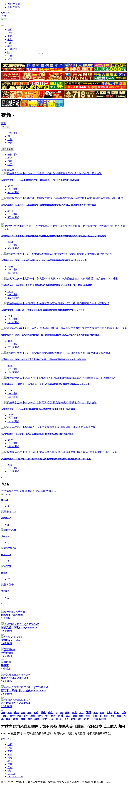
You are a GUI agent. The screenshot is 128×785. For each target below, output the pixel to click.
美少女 (59, 719)
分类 (9, 39)
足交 (3, 713)
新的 (3, 123)
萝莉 (15, 719)
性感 (36, 712)
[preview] (2, 174)
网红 (30, 719)
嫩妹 (81, 716)
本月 (9, 136)
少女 (50, 712)
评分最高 (19, 491)
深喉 (102, 712)
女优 (9, 36)
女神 (109, 712)
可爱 (9, 712)
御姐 (75, 716)
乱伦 (106, 716)
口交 (116, 712)
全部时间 (12, 133)
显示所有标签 (98, 719)
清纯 (5, 716)
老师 (19, 716)
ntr (61, 712)
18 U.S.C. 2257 (15, 776)
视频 (9, 33)
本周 (9, 139)
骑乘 (73, 719)
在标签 (10, 170)
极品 (32, 715)
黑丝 (36, 719)
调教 (22, 719)
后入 (68, 716)
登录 (3, 15)
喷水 (112, 716)
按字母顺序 (7, 491)
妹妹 (8, 719)
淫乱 (80, 719)
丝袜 (67, 712)
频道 (9, 42)
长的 (3, 170)
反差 (25, 716)
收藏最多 (51, 491)
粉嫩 (119, 716)
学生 (43, 712)
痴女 (81, 712)
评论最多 (41, 491)
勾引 (47, 716)
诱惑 (16, 712)
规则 (9, 770)
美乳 (23, 713)
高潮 (44, 719)
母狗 (88, 716)
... (2, 476)
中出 (74, 712)
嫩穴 (29, 713)
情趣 (53, 716)
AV (6, 13)
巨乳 (40, 716)
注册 (9, 55)
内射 (60, 715)
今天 (9, 142)
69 (56, 713)
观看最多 (30, 491)
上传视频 (12, 49)
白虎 (86, 719)
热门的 (5, 127)
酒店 (66, 719)
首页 (9, 29)
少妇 (124, 712)
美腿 (96, 712)
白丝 (51, 719)
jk (100, 716)
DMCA (11, 773)
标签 (9, 46)
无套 (12, 716)
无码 (88, 712)
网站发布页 (13, 4)
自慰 (94, 716)
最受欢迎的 (7, 149)
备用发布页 (13, 7)
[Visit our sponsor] (32, 70)
